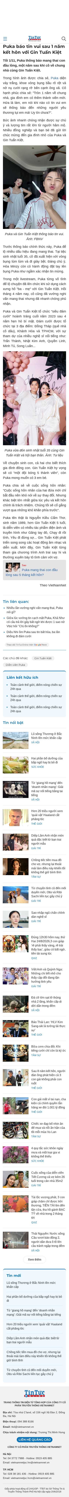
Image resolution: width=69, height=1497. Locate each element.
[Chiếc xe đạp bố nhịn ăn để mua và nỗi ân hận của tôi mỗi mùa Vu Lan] (16, 1130)
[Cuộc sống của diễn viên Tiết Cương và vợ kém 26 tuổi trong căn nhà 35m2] (16, 1179)
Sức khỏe (37, 767)
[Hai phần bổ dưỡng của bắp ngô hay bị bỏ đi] (16, 764)
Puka (54, 78)
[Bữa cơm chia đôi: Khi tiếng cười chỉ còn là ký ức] (16, 1053)
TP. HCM (8, 1469)
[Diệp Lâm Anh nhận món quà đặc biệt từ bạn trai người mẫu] (16, 842)
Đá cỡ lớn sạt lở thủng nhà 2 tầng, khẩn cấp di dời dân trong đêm (46, 1001)
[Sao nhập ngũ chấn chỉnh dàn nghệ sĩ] (16, 919)
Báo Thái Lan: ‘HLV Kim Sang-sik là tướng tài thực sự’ (48, 1026)
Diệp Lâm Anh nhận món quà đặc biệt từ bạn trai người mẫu (47, 839)
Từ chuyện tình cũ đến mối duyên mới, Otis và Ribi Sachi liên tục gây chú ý (48, 892)
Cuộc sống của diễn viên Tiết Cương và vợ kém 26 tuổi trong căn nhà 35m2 (48, 1176)
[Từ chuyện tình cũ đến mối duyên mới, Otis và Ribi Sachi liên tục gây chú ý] (16, 894)
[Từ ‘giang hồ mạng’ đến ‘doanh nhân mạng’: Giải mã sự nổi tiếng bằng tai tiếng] (16, 789)
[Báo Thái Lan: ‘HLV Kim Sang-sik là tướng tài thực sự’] (16, 1028)
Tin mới (14, 1275)
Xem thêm (34, 1259)
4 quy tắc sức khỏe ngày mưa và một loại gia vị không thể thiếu (47, 1152)
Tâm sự (36, 876)
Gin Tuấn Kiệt (43, 658)
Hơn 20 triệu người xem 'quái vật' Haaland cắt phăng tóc (47, 815)
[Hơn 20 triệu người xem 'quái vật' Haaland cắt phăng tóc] (16, 817)
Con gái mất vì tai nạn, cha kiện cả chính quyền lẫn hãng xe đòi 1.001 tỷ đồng (48, 1103)
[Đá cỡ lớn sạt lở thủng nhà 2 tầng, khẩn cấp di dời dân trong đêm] (16, 1004)
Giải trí (36, 848)
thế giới (30, 684)
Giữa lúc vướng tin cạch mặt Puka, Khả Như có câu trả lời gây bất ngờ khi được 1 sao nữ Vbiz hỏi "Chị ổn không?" (36, 622)
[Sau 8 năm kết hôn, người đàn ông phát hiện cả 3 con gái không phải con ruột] (16, 1077)
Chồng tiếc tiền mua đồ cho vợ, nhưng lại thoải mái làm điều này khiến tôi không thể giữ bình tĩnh (34, 1356)
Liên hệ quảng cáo (35, 1439)
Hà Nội (7, 1454)
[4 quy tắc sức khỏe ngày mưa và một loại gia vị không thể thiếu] (16, 1154)
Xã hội (35, 742)
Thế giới (36, 823)
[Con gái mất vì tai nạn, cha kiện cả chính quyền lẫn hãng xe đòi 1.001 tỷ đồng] (16, 1105)
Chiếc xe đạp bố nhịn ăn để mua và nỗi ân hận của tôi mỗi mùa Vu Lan (48, 1127)
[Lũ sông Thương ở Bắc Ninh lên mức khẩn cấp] (16, 740)
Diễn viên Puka (15, 664)
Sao (24, 565)
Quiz (34, 958)
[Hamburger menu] (5, 39)
